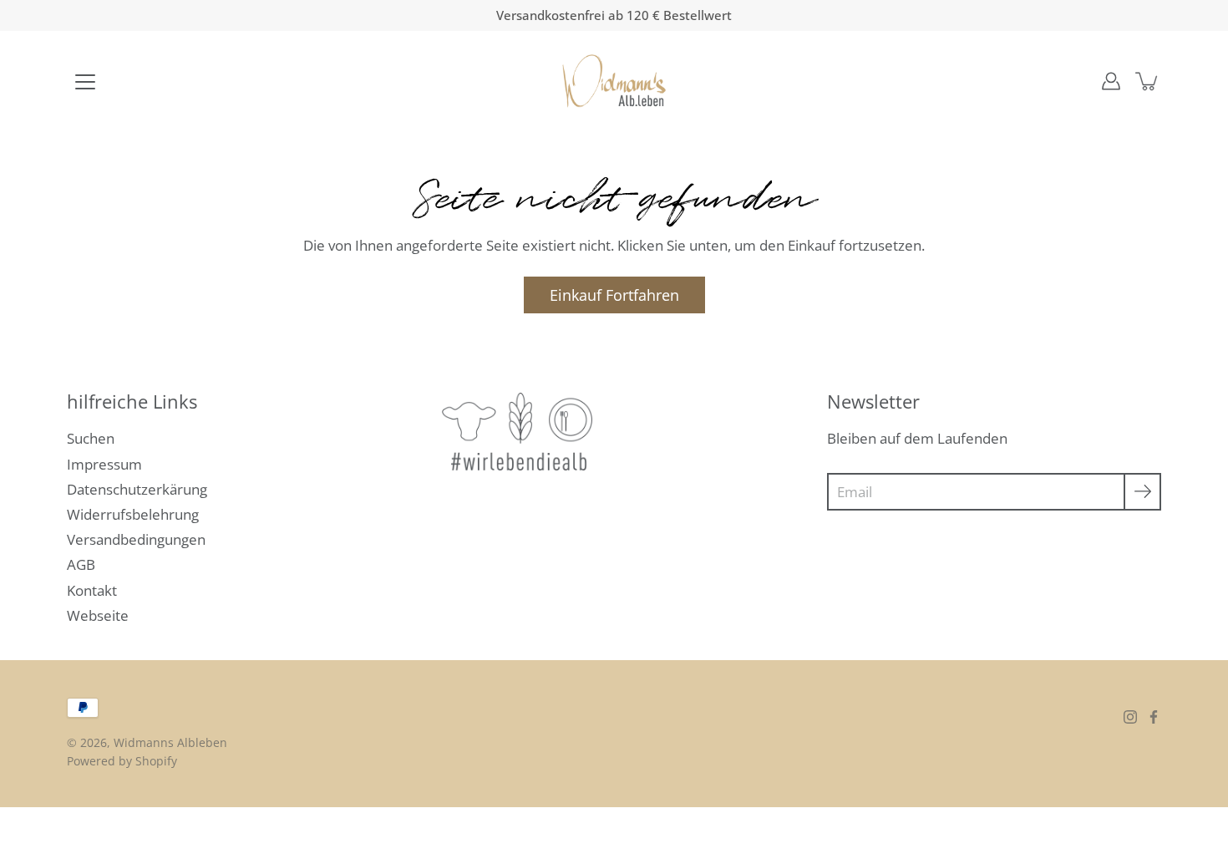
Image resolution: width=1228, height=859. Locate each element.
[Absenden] (1142, 492)
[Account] (1111, 81)
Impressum (104, 464)
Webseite (98, 615)
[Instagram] (1130, 717)
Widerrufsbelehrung (133, 514)
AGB (81, 564)
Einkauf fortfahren (614, 294)
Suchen (90, 438)
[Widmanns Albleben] (614, 81)
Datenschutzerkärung (137, 489)
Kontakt (92, 590)
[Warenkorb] (1147, 81)
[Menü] (85, 81)
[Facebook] (1153, 717)
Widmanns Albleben (170, 742)
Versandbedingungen (136, 539)
